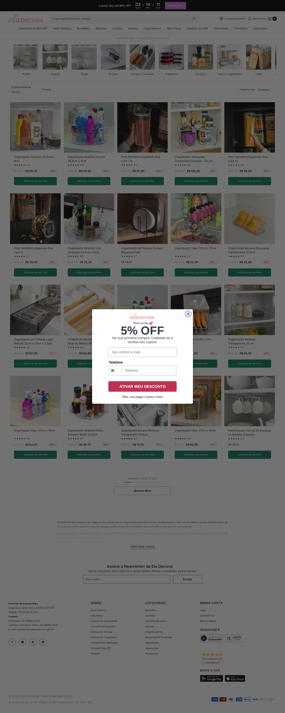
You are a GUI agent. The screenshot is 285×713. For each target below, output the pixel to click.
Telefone (116, 362)
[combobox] (116, 370)
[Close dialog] (188, 314)
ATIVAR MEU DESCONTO (142, 386)
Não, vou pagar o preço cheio (142, 396)
